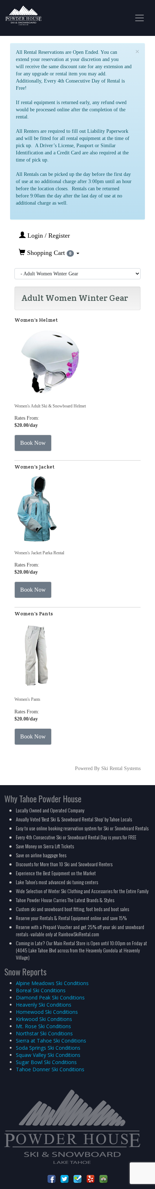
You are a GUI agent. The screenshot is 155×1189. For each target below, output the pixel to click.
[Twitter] (64, 1178)
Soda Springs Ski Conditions (48, 1047)
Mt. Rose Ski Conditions (43, 1026)
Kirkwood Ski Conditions (44, 1019)
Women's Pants (33, 613)
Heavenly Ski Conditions (43, 1004)
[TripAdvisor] (103, 1178)
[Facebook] (51, 1178)
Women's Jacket (34, 466)
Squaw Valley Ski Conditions (48, 1055)
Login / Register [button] (48, 235)
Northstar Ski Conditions (44, 1033)
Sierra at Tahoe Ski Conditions (51, 1040)
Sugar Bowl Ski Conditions (46, 1062)
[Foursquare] (77, 1178)
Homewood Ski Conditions (47, 1011)
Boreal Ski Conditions (41, 990)
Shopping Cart (48, 252)
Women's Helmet (36, 320)
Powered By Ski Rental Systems (108, 768)
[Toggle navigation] (139, 18)
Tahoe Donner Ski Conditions (50, 1069)
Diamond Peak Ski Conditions (50, 997)
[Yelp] (90, 1178)
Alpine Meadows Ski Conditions (52, 983)
